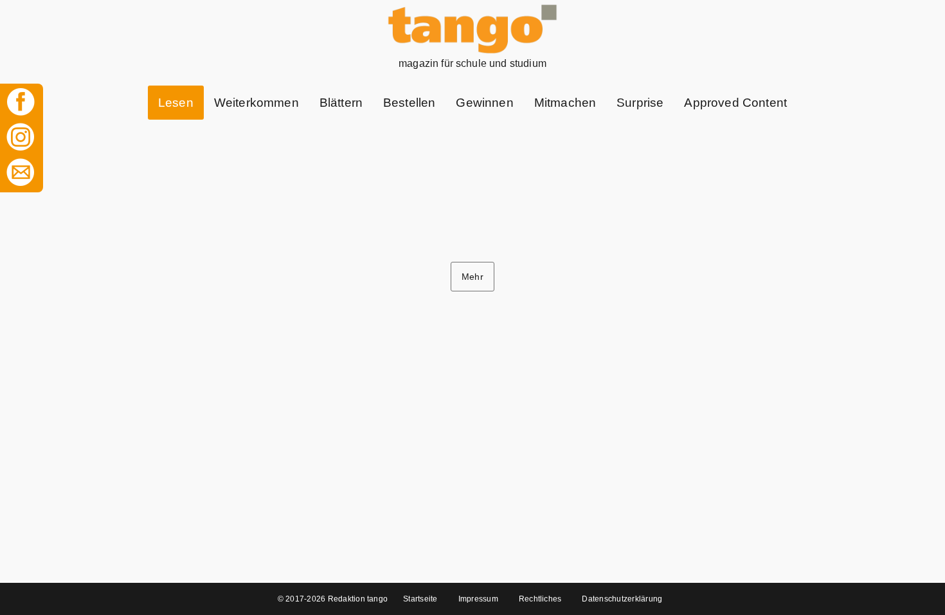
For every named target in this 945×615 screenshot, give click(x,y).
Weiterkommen (256, 102)
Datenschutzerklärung (622, 598)
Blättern (341, 102)
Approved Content (735, 102)
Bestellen (409, 102)
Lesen (176, 102)
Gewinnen (484, 102)
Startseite (420, 598)
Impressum (478, 598)
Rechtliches (540, 598)
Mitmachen (565, 102)
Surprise (639, 102)
